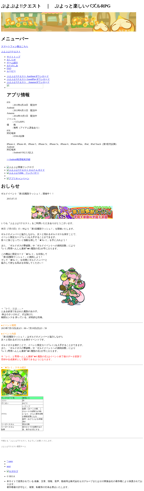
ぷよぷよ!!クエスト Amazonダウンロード (28, 82)
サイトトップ (13, 57)
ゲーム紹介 (12, 62)
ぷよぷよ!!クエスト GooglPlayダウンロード (28, 79)
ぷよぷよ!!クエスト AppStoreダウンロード (28, 76)
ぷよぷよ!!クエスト (11, 51)
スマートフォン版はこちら (14, 46)
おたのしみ (12, 65)
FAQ (9, 68)
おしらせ (11, 60)
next (9, 466)
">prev (10, 461)
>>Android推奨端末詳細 (18, 159)
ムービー (11, 71)
